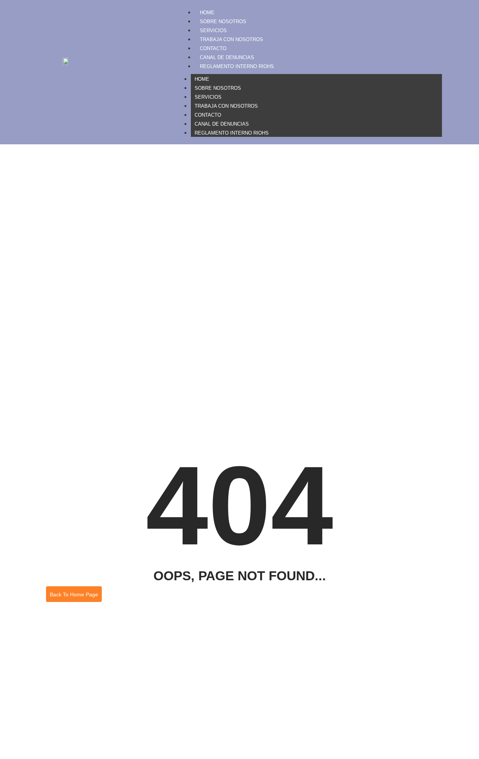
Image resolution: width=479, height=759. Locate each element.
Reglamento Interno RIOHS (237, 66)
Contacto (213, 48)
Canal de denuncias (227, 57)
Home (207, 12)
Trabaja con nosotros (231, 39)
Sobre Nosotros (223, 21)
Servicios (213, 30)
